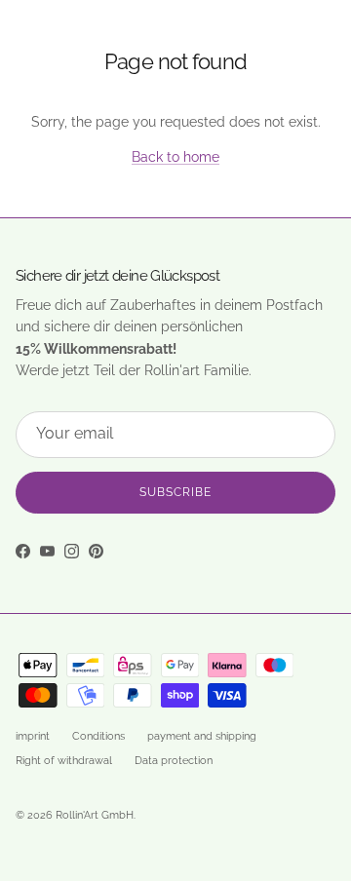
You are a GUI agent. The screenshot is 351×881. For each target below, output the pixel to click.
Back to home (175, 157)
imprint (33, 736)
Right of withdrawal (64, 760)
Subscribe (175, 492)
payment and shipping (201, 736)
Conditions (98, 736)
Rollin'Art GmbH (95, 815)
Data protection (174, 760)
